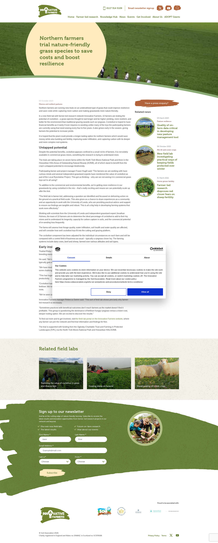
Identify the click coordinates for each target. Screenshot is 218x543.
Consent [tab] (71, 258)
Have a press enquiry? (156, 103)
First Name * (44, 434)
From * (78, 457)
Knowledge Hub (108, 16)
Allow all (145, 292)
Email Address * (46, 445)
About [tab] (147, 258)
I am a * (42, 457)
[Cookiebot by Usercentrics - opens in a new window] (152, 249)
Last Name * (80, 434)
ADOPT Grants (172, 16)
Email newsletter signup (141, 8)
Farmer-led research (87, 16)
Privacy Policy (153, 536)
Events (131, 16)
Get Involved (144, 16)
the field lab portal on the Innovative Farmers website (99, 319)
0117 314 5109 (114, 8)
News (122, 16)
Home (71, 16)
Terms (163, 536)
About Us (157, 16)
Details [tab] (109, 258)
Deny (108, 292)
